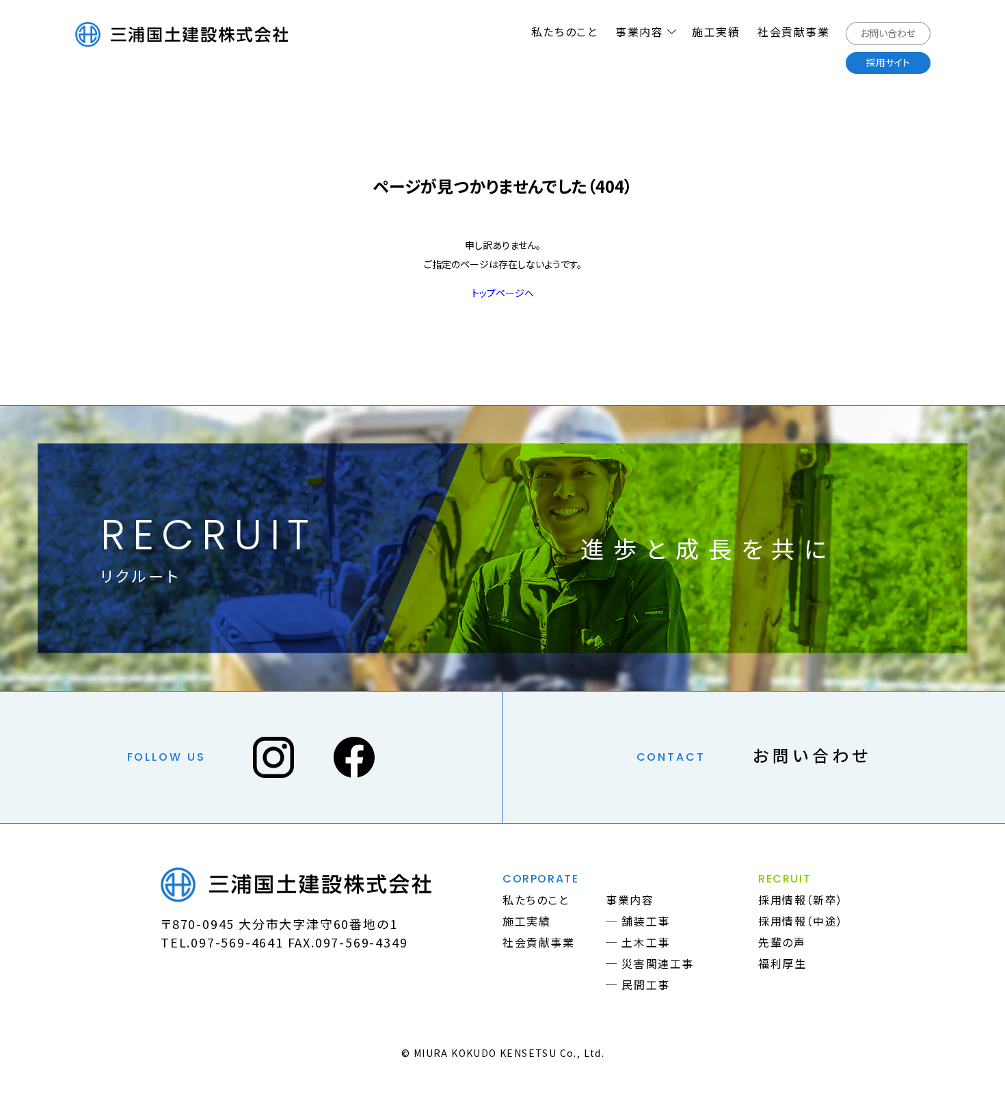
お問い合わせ (812, 755)
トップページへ (503, 293)
